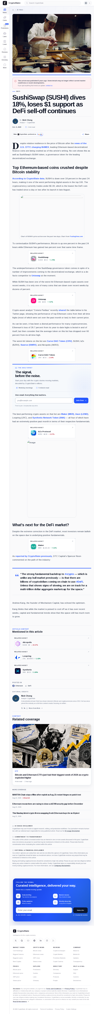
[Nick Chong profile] (15, 698)
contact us (49, 85)
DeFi (18, 91)
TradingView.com (76, 236)
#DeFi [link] (79, 581)
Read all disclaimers (20, 1001)
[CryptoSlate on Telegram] (34, 940)
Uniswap (36, 275)
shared (62, 310)
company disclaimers (62, 866)
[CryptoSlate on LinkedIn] (40, 940)
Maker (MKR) (67, 414)
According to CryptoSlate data (28, 178)
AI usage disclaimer (72, 831)
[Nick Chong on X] (22, 708)
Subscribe (80, 910)
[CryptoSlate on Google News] (22, 940)
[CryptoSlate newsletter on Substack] (28, 940)
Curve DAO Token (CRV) (59, 341)
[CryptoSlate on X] (15, 940)
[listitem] (17, 686)
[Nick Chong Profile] (15, 121)
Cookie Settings (71, 1009)
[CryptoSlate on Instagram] (47, 940)
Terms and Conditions (53, 988)
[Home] (13, 9)
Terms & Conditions (46, 1009)
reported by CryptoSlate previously (33, 556)
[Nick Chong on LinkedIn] (24, 708)
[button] (4, 66)
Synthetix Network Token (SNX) (48, 417)
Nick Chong (27, 120)
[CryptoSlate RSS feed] (53, 940)
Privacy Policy (70, 988)
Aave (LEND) (81, 414)
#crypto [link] (69, 574)
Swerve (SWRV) (28, 345)
